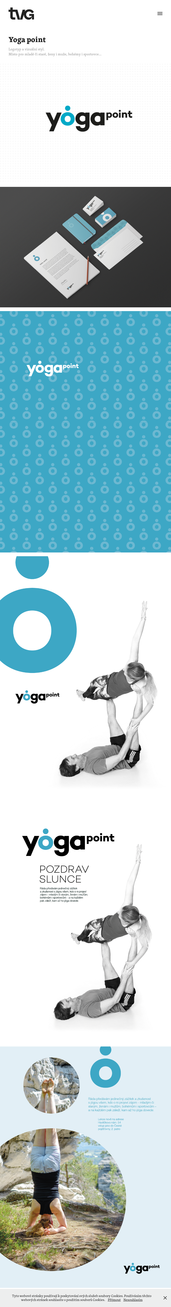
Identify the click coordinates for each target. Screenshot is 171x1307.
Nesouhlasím (133, 1299)
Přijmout (114, 1299)
